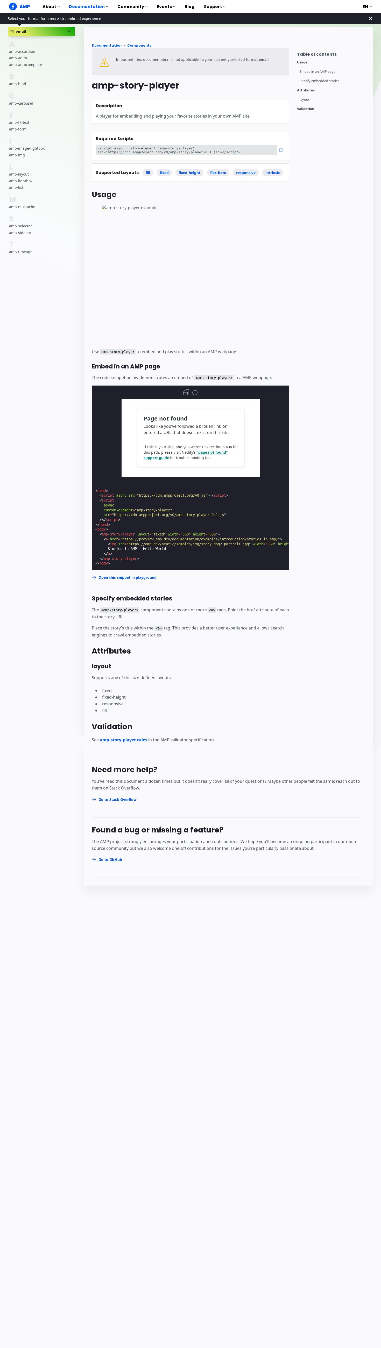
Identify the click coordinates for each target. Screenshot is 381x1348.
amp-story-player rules (123, 740)
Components (139, 45)
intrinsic (272, 172)
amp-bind (17, 83)
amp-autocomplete (25, 64)
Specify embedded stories (319, 81)
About (49, 7)
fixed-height (189, 172)
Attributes (306, 90)
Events (164, 7)
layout (304, 99)
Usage (302, 62)
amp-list (16, 187)
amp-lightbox (20, 180)
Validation (305, 109)
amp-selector (20, 225)
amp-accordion (22, 51)
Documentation (87, 7)
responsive (246, 172)
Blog (190, 7)
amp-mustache (22, 206)
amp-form (17, 128)
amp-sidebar (20, 232)
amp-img (17, 154)
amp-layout (19, 174)
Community (130, 7)
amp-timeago (20, 251)
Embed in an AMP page (317, 71)
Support (213, 7)
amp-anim (18, 57)
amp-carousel (21, 102)
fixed (164, 172)
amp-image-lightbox (27, 148)
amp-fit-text (19, 122)
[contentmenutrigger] (332, 55)
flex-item (218, 172)
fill (148, 172)
